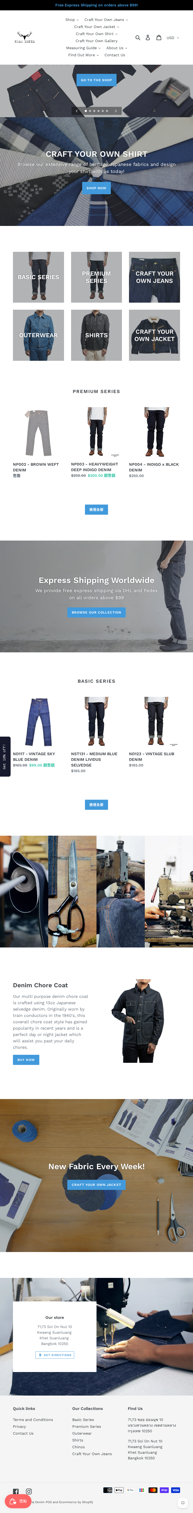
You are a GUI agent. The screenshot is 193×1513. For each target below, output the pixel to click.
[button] (147, 35)
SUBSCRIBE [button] (124, 85)
